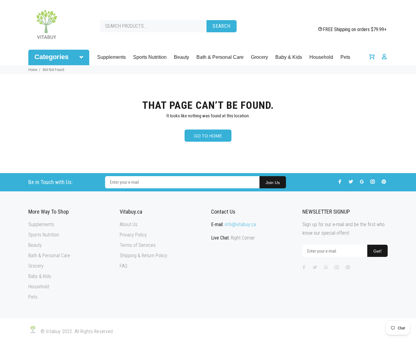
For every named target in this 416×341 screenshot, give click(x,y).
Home (32, 70)
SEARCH (222, 26)
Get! (377, 251)
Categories (51, 57)
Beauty (181, 57)
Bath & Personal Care (220, 57)
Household (321, 57)
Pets (345, 57)
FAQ (123, 266)
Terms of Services (138, 245)
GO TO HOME (208, 135)
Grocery (259, 57)
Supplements (111, 57)
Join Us (273, 182)
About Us (129, 224)
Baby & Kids (288, 57)
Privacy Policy (133, 235)
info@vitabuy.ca (240, 224)
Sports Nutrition (150, 57)
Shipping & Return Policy (143, 255)
